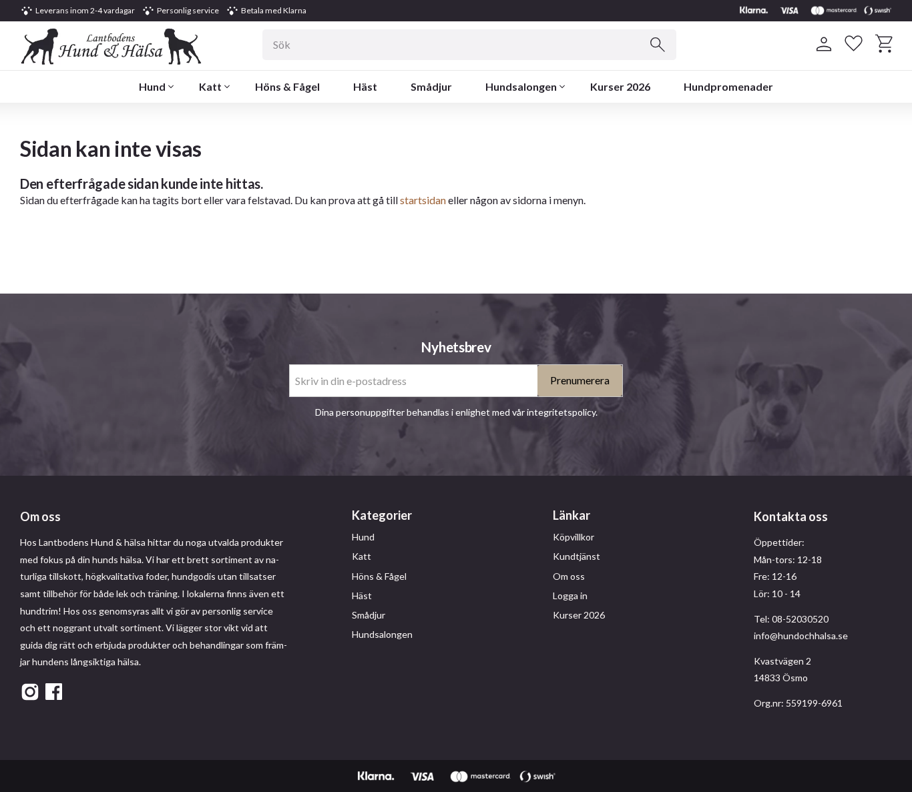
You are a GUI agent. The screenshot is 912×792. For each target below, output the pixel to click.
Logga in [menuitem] (570, 595)
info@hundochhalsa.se (801, 635)
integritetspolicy (561, 412)
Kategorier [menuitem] (382, 515)
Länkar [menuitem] (571, 515)
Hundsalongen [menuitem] (521, 86)
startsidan (423, 199)
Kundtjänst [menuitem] (576, 556)
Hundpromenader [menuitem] (728, 86)
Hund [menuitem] (152, 86)
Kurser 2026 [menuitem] (620, 86)
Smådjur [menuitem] (431, 86)
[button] (853, 44)
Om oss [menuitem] (569, 576)
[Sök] (657, 44)
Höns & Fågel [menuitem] (287, 86)
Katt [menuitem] (210, 86)
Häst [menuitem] (365, 86)
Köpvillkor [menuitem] (573, 536)
